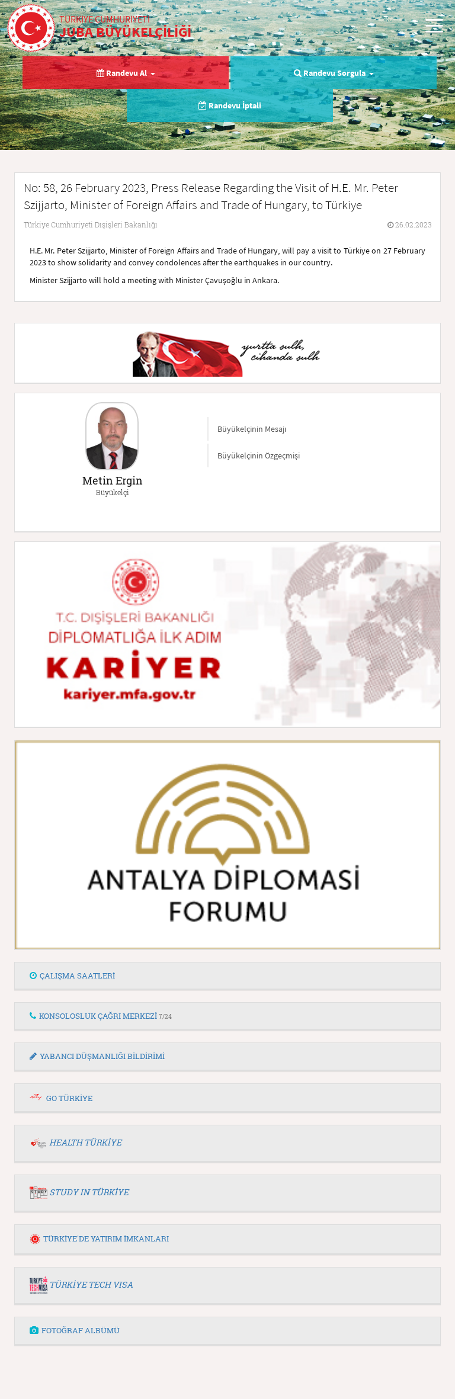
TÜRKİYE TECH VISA (91, 1284)
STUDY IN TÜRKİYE (89, 1192)
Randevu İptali (234, 105)
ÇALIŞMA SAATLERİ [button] (77, 975)
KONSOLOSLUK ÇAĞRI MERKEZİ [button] (105, 1015)
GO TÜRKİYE (69, 1098)
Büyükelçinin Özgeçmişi (258, 455)
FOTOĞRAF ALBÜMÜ (80, 1330)
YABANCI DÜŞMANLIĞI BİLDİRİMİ (102, 1056)
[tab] (227, 976)
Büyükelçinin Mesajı (251, 428)
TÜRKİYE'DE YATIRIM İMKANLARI (106, 1238)
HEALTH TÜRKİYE (85, 1142)
